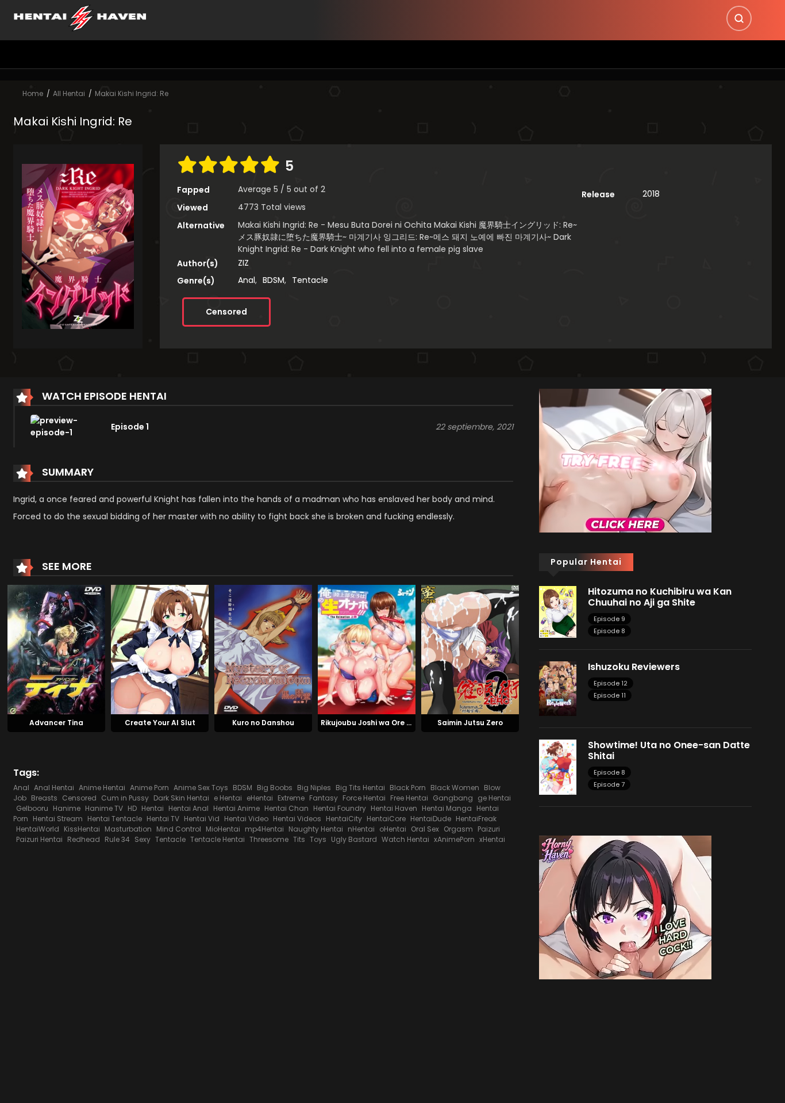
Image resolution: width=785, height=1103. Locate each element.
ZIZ (243, 263)
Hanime (66, 808)
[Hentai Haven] (80, 17)
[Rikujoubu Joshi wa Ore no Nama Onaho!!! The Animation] (366, 649)
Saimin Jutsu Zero (470, 722)
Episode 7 (609, 784)
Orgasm (458, 829)
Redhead (83, 839)
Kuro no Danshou (263, 722)
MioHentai (223, 829)
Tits (299, 839)
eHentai (260, 798)
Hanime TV (104, 808)
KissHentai (82, 829)
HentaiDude (430, 819)
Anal (246, 280)
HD (132, 808)
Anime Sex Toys (201, 787)
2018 (651, 194)
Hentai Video (246, 819)
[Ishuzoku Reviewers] (557, 688)
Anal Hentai (54, 787)
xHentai (492, 839)
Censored (226, 311)
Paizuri (489, 829)
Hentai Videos (297, 819)
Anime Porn (149, 787)
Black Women (454, 787)
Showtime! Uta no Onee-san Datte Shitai (669, 750)
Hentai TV (163, 819)
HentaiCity (344, 819)
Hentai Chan (286, 808)
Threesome (268, 839)
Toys (318, 839)
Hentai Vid (202, 819)
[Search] (739, 18)
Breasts (44, 798)
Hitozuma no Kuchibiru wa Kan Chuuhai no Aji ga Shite (660, 597)
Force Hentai (364, 798)
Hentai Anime (236, 808)
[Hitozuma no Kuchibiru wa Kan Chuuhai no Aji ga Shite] (557, 611)
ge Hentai (494, 798)
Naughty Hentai (315, 829)
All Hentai (69, 93)
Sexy (142, 839)
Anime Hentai (102, 787)
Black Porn (408, 787)
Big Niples (314, 787)
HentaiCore (386, 819)
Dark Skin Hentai (181, 798)
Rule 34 (117, 839)
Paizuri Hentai (39, 839)
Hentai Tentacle (114, 819)
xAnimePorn (454, 839)
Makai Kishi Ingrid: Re (131, 93)
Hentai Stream (58, 819)
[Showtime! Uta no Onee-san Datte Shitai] (557, 766)
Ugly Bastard (354, 839)
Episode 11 (610, 695)
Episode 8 (609, 630)
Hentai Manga (447, 808)
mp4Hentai (264, 829)
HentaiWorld (37, 829)
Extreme (291, 798)
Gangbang (453, 798)
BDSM (273, 280)
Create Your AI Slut (160, 722)
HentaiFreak (476, 819)
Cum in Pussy (125, 798)
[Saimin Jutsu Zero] (470, 649)
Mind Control (178, 829)
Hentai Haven (394, 808)
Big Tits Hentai (360, 787)
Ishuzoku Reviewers (634, 666)
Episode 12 (611, 683)
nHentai (361, 829)
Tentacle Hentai (217, 839)
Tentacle (310, 280)
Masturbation (128, 829)
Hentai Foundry (339, 808)
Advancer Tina (56, 722)
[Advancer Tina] (56, 649)
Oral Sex (425, 829)
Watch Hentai (405, 839)
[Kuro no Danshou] (263, 649)
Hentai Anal (188, 808)
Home (32, 93)
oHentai (392, 829)
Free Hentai (409, 798)
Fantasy (323, 798)
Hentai (152, 808)
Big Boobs (275, 787)
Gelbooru (32, 808)
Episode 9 (609, 618)
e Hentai (228, 798)
